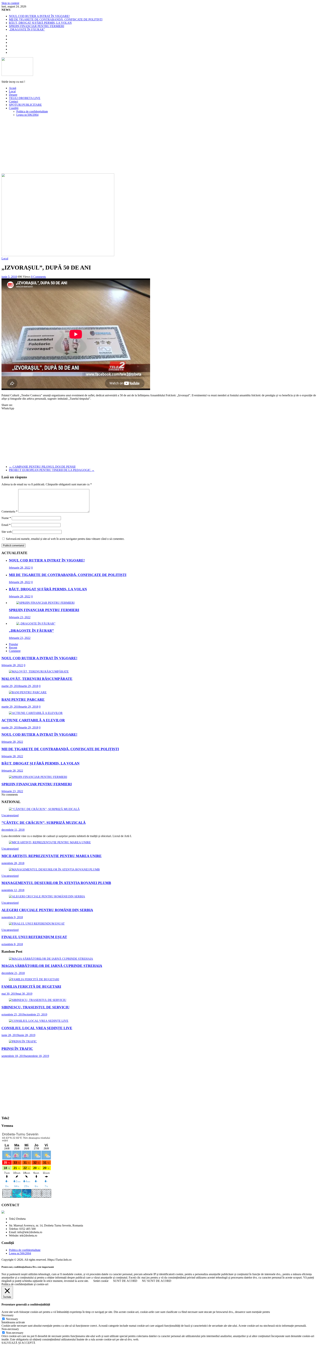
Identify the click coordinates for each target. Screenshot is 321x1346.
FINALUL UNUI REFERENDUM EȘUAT (34, 937)
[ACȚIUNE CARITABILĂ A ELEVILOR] (36, 713)
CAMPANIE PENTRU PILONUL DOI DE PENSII (42, 466)
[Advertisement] (160, 146)
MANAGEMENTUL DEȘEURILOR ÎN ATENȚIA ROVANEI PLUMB (56, 883)
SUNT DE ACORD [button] (125, 1280)
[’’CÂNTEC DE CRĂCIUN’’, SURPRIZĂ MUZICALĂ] (44, 809)
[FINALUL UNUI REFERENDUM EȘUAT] (37, 923)
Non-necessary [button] (10, 1329)
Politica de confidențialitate (32, 111)
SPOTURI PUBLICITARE (25, 104)
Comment (14, 650)
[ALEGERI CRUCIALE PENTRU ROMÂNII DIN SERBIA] (47, 896)
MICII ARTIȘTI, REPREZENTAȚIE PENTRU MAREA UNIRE (51, 856)
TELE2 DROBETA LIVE (24, 98)
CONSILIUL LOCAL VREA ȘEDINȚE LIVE (36, 1028)
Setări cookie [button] (100, 1280)
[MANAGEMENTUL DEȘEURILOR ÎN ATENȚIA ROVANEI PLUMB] (54, 869)
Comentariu (9, 511)
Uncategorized (10, 815)
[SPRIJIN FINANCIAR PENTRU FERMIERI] (45, 602)
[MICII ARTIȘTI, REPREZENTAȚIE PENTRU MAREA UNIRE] (50, 842)
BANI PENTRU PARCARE (23, 700)
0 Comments (38, 276)
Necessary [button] (7, 1315)
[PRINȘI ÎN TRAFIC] (23, 1041)
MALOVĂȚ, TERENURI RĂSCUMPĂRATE (36, 679)
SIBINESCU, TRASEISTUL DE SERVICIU (35, 1007)
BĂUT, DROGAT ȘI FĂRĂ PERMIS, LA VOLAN (40, 22)
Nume (6, 518)
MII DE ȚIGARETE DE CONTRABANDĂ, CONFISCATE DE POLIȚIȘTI (55, 19)
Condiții (13, 108)
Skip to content (10, 3)
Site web (6, 531)
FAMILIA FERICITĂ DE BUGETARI (31, 987)
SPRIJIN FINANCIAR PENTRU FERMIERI (36, 26)
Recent (13, 647)
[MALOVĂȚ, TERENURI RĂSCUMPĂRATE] (39, 671)
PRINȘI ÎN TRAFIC (17, 1049)
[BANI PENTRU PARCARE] (28, 692)
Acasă (12, 88)
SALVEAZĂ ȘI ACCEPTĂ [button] (18, 1342)
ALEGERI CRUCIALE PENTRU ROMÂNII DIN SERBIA (47, 910)
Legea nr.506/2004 (27, 114)
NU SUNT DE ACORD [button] (156, 1280)
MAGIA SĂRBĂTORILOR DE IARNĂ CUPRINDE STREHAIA (51, 966)
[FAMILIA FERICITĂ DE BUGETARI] (34, 979)
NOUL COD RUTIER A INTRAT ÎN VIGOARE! (39, 16)
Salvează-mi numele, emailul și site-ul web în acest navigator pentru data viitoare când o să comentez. (65, 538)
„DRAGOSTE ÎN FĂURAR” (27, 29)
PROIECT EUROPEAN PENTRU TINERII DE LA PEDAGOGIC (51, 470)
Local (12, 91)
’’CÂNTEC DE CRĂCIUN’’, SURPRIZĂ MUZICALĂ (43, 823)
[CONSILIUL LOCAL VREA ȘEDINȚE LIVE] (38, 1020)
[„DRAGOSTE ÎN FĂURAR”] (35, 623)
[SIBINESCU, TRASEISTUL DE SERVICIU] (37, 1000)
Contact (13, 101)
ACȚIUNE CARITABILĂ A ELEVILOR (33, 720)
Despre (13, 94)
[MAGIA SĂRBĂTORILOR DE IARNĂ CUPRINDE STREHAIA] (51, 958)
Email (6, 524)
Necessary (12, 1319)
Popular (13, 644)
